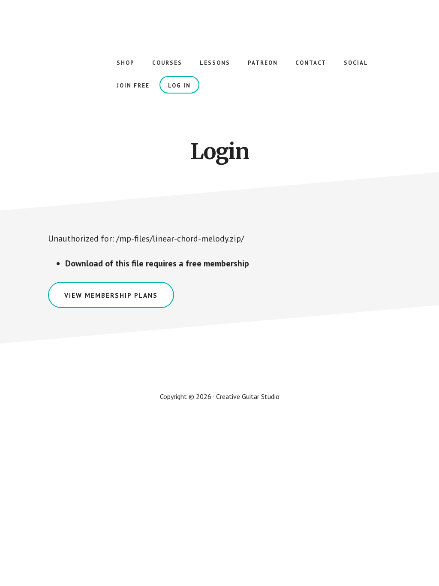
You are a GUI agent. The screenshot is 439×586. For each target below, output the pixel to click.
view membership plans (111, 295)
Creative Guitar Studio (85, 34)
